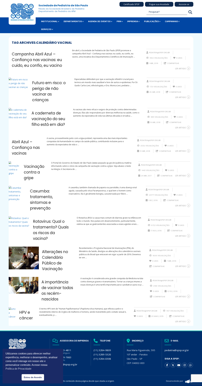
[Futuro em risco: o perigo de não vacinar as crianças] (19, 83)
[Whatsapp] (190, 365)
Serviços (46, 29)
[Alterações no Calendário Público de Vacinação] (24, 258)
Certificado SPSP (132, 4)
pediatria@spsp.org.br (159, 52)
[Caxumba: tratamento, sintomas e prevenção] (18, 193)
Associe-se (184, 4)
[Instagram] (184, 365)
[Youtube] (178, 365)
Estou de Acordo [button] (33, 377)
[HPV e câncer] (12, 313)
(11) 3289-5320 (102, 354)
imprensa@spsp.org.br (65, 364)
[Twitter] (172, 365)
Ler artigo (180, 68)
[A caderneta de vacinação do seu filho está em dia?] (18, 113)
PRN (119, 21)
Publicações (151, 21)
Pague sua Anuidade (159, 4)
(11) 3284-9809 (102, 350)
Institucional (49, 21)
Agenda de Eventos (99, 21)
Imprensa (132, 21)
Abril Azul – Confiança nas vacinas (26, 147)
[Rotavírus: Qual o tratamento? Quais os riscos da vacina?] (19, 222)
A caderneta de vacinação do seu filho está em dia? (48, 119)
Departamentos (73, 21)
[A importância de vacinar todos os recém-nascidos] (23, 285)
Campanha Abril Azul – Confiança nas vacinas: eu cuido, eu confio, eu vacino (37, 59)
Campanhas (171, 21)
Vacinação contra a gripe (34, 172)
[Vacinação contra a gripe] (15, 168)
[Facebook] (167, 365)
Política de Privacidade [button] (18, 368)
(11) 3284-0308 (102, 358)
